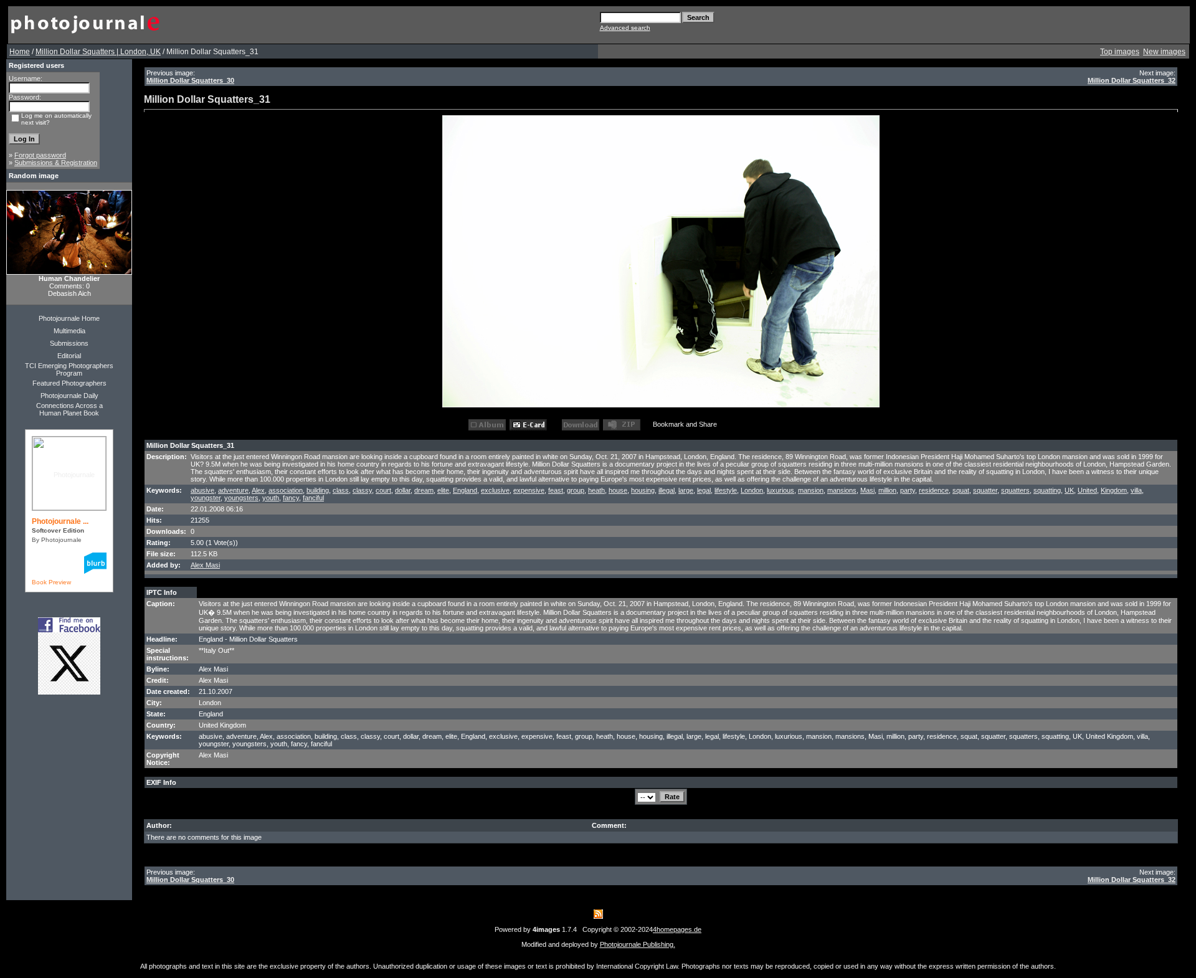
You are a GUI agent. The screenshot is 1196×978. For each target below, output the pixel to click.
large (685, 490)
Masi (867, 490)
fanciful (313, 497)
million (887, 490)
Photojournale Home (69, 318)
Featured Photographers (69, 383)
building (317, 490)
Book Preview (51, 582)
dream (424, 490)
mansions (842, 490)
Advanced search (625, 27)
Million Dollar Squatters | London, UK (98, 51)
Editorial (69, 355)
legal (704, 490)
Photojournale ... (60, 521)
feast (555, 490)
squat (960, 490)
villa (1136, 490)
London (752, 490)
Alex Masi (205, 565)
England (465, 490)
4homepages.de (677, 929)
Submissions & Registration (55, 162)
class (341, 490)
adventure (233, 490)
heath (596, 490)
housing (643, 490)
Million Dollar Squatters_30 (190, 80)
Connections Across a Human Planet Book (69, 409)
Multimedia (69, 331)
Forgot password (40, 155)
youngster (206, 497)
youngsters (241, 497)
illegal (666, 490)
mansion (810, 490)
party (907, 490)
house (618, 490)
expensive (528, 490)
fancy (291, 497)
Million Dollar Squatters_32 (1131, 80)
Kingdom (1114, 490)
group (575, 490)
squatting (1047, 490)
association (285, 490)
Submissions (69, 343)
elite (443, 490)
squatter (985, 490)
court (383, 490)
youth (270, 497)
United (1087, 490)
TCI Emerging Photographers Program (69, 369)
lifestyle (725, 490)
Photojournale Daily (69, 395)
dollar (403, 490)
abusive (202, 490)
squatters (1015, 490)
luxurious (780, 490)
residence (934, 490)
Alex (258, 490)
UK (1069, 490)
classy (362, 490)
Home (19, 51)
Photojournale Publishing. (637, 944)
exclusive (495, 490)
